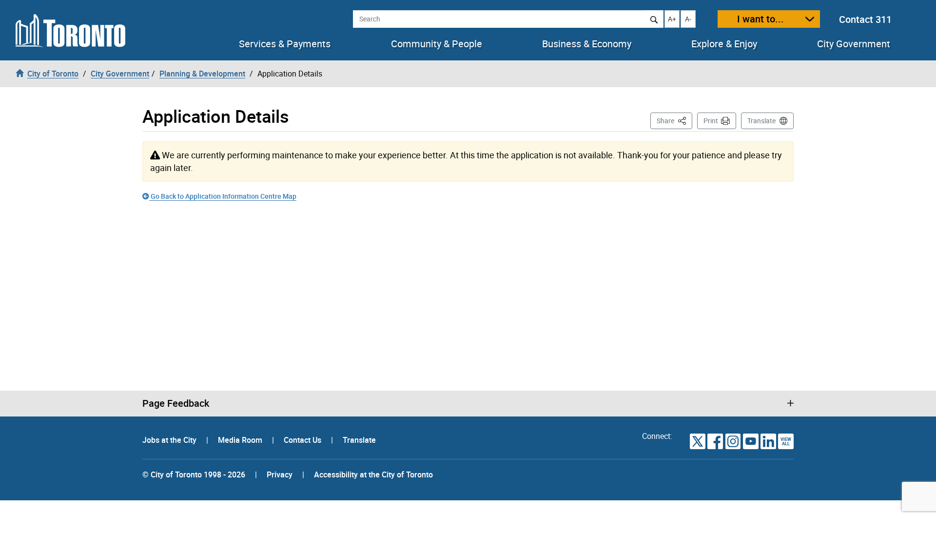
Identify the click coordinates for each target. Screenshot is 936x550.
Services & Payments (285, 43)
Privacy (279, 474)
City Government (853, 43)
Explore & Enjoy (724, 43)
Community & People (436, 43)
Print (710, 120)
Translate (761, 120)
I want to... (760, 18)
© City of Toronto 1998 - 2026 (193, 474)
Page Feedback (175, 403)
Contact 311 (865, 19)
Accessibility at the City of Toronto (373, 474)
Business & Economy (586, 43)
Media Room (241, 440)
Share (674, 120)
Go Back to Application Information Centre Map (222, 196)
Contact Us (303, 440)
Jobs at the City (170, 440)
